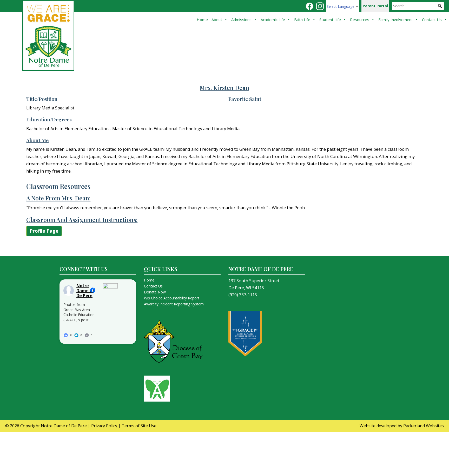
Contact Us (432, 19)
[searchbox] (418, 6)
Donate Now (155, 292)
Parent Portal (375, 5)
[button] (440, 6)
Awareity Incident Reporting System (174, 303)
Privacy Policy (104, 426)
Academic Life (273, 19)
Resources (359, 19)
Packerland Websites (423, 426)
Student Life (330, 19)
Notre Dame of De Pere (64, 426)
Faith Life (302, 19)
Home (202, 19)
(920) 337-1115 (242, 295)
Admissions (241, 19)
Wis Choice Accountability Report (171, 298)
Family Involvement (395, 19)
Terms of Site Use (139, 426)
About (217, 19)
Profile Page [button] (44, 231)
